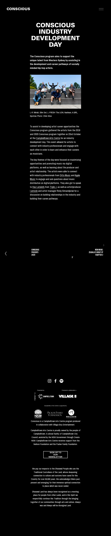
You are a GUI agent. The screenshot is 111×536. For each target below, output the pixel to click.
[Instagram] (49, 381)
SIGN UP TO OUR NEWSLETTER (55, 454)
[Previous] (7, 253)
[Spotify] (61, 381)
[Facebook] (55, 381)
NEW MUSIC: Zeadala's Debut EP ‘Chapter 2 (96, 252)
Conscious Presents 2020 (35, 252)
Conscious (18, 9)
